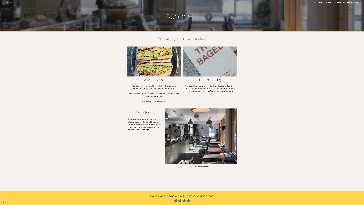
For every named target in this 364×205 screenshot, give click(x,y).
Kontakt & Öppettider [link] (350, 3)
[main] (182, 16)
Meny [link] (320, 3)
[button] (361, 2)
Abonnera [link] (337, 3)
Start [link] (314, 3)
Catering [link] (328, 3)
